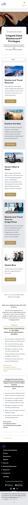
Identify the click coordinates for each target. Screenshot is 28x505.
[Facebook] (17, 489)
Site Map (6, 476)
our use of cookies (12, 499)
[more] (3, 10)
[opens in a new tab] (4, 4)
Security (5, 463)
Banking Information (9, 466)
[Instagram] (11, 489)
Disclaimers (7, 456)
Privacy (5, 453)
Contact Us (6, 473)
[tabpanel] (14, 176)
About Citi (6, 470)
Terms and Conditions (10, 450)
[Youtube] (14, 489)
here (8, 294)
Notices (5, 459)
